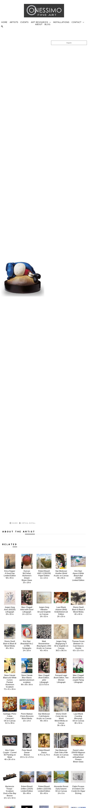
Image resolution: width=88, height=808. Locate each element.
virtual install (28, 523)
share (15, 523)
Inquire (69, 43)
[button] (41, 22)
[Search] (2, 26)
